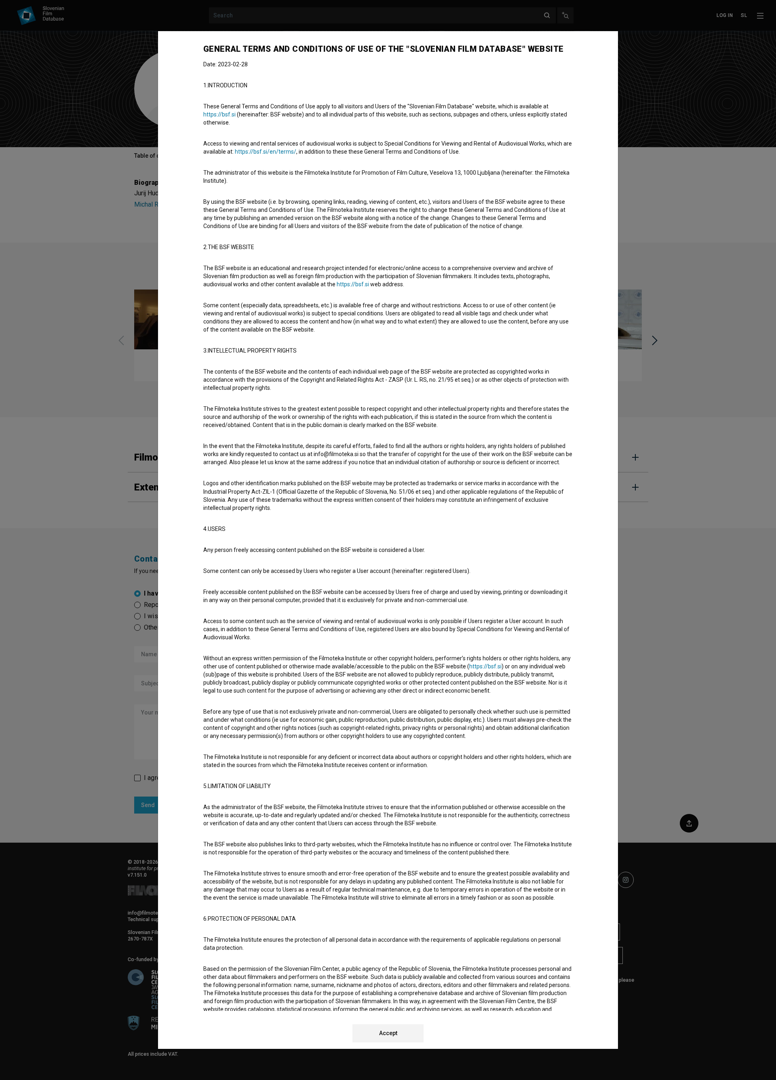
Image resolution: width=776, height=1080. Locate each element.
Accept (388, 1033)
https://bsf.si (219, 114)
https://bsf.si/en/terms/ (265, 151)
